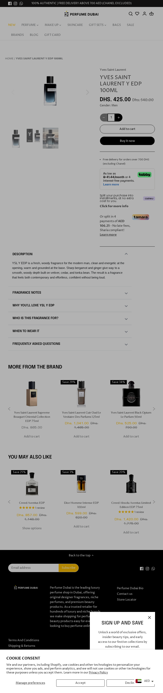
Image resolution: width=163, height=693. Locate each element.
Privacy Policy (98, 672)
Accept (80, 683)
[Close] (149, 617)
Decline (130, 683)
